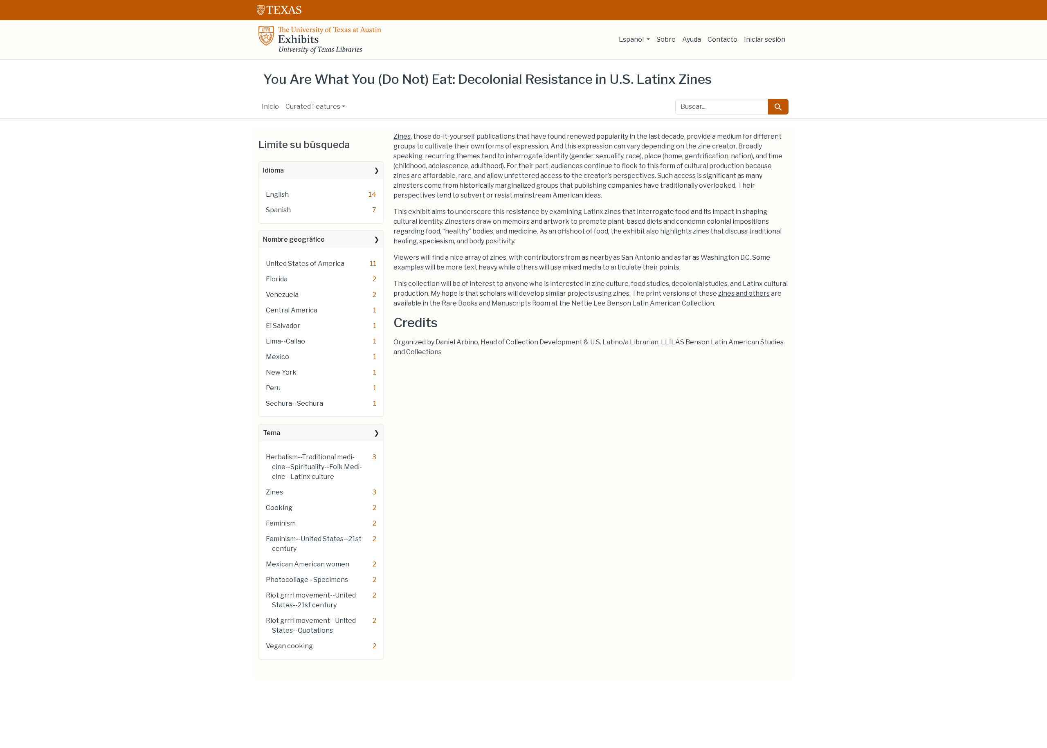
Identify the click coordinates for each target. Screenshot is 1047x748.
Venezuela (282, 295)
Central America (291, 310)
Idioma (273, 170)
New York (281, 372)
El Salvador (283, 326)
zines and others (744, 293)
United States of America (305, 263)
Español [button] (632, 39)
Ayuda (691, 39)
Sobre (666, 39)
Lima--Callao (285, 341)
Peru (273, 388)
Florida (277, 279)
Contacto (722, 39)
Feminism (281, 523)
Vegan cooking (289, 646)
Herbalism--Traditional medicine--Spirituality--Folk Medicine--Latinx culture (314, 467)
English (277, 194)
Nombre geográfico (294, 239)
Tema (271, 433)
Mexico (277, 357)
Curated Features (312, 106)
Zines (274, 492)
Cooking (279, 508)
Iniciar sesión (764, 39)
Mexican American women (307, 564)
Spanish (278, 210)
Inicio (270, 106)
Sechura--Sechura (294, 403)
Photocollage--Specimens (307, 580)
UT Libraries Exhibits (319, 39)
